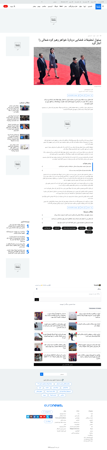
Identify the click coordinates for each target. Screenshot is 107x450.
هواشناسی (77, 418)
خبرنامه (49, 421)
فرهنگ (56, 6)
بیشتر (65, 411)
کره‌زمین (50, 6)
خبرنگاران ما (90, 435)
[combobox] (50, 2)
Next (61, 6)
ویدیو (39, 6)
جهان (80, 6)
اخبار (97, 36)
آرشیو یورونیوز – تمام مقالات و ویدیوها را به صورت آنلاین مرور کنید (88, 439)
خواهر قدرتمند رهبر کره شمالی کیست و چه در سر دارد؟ (80, 170)
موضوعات (90, 411)
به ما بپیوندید (76, 422)
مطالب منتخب (24, 102)
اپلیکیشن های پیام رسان (74, 427)
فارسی (100, 1)
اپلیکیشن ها (77, 424)
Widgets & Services (74, 429)
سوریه (44, 395)
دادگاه (89, 228)
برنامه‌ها (91, 433)
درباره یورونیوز (63, 414)
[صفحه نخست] (100, 36)
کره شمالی (57, 228)
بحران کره (82, 228)
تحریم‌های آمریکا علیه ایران (65, 391)
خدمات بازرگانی (63, 416)
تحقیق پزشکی (39, 391)
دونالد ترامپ (55, 388)
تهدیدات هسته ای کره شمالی (69, 228)
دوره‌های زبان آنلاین (75, 433)
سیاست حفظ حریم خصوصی (60, 422)
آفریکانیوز (77, 431)
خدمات (77, 411)
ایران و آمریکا (53, 395)
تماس (65, 424)
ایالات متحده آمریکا (51, 391)
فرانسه (47, 388)
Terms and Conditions (60, 418)
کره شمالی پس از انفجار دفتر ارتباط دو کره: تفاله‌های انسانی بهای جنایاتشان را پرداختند (72, 219)
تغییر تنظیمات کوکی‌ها (61, 431)
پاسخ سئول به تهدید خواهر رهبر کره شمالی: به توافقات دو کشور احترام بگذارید (75, 166)
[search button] (42, 2)
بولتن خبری (77, 416)
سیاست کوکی (63, 420)
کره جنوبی (89, 36)
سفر (65, 6)
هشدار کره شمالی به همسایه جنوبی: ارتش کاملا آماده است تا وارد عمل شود (75, 223)
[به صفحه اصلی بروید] (98, 6)
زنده (6, 6)
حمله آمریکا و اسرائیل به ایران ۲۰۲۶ (44, 384)
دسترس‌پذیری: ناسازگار (61, 429)
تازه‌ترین (90, 6)
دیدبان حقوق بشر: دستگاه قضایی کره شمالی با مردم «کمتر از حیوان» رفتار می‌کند (73, 215)
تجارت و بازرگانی (73, 6)
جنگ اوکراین (65, 388)
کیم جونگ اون (47, 228)
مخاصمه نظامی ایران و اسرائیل (63, 384)
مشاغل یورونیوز (63, 427)
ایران (40, 388)
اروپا (85, 6)
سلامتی (44, 6)
